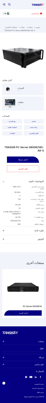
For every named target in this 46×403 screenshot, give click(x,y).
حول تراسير (39, 364)
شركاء (41, 357)
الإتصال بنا (40, 371)
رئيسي (38, 27)
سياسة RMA (40, 392)
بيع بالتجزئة (12, 121)
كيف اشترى (23, 169)
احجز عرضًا (23, 160)
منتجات (30, 27)
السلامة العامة (12, 127)
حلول (42, 348)
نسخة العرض (35, 13)
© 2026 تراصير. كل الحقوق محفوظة (34, 396)
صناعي (34, 121)
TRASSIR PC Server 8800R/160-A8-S (19, 30)
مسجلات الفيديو (11, 27)
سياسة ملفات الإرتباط (38, 388)
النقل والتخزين (33, 133)
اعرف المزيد (23, 313)
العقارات (12, 133)
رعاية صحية (33, 127)
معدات (22, 27)
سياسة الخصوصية (39, 384)
